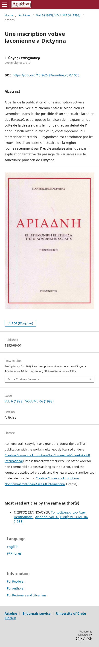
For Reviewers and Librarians (26, 595)
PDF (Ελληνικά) (22, 323)
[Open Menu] (4, 4)
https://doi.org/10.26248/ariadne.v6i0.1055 (46, 75)
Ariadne (11, 613)
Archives (24, 15)
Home (9, 15)
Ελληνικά (14, 553)
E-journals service (36, 613)
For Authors (15, 588)
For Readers (15, 581)
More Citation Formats (23, 379)
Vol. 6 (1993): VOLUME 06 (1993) (58, 15)
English (12, 546)
